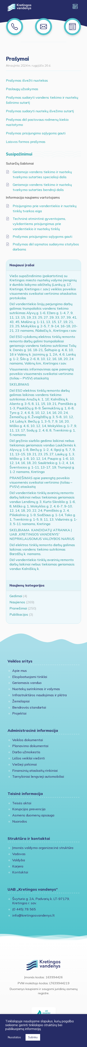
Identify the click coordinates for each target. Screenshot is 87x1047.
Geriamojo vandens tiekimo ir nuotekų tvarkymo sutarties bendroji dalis (42, 187)
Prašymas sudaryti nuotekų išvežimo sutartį (40, 111)
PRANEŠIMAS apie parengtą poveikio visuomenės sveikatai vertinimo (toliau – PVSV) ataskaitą (41, 482)
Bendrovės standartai (29, 707)
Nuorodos (19, 821)
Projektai (19, 713)
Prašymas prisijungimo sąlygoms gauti (35, 133)
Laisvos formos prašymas (25, 142)
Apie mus (19, 670)
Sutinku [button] (33, 1037)
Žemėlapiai (21, 701)
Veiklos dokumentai (27, 740)
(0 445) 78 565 (24, 909)
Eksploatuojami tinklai (29, 677)
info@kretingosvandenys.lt (33, 915)
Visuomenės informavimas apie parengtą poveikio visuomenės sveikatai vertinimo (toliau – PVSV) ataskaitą (42, 373)
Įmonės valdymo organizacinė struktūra (42, 848)
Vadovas (19, 854)
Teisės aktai (21, 803)
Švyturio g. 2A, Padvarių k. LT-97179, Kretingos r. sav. (41, 901)
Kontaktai (20, 872)
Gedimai (16, 596)
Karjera (17, 866)
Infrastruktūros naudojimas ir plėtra (39, 695)
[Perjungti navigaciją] (75, 6)
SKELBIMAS (19, 384)
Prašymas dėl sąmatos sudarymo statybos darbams (46, 246)
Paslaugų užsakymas (22, 89)
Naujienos (17, 602)
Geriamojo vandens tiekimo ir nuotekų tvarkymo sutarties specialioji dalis (42, 174)
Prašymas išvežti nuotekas (27, 80)
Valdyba (18, 860)
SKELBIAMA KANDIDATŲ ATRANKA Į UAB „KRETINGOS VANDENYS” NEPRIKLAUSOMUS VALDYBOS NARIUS (42, 534)
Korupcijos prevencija (28, 809)
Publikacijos (19, 614)
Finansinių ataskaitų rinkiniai (35, 770)
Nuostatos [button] (14, 1037)
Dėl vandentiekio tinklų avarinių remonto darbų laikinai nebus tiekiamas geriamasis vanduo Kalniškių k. (42, 564)
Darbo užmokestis (26, 752)
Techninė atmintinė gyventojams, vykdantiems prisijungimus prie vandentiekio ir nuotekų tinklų (39, 224)
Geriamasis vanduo (27, 683)
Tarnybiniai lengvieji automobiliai (38, 776)
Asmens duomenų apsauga (33, 815)
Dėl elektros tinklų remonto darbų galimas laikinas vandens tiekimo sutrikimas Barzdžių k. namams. (42, 549)
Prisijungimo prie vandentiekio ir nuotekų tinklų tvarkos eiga (44, 208)
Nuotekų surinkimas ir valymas (36, 689)
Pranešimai (18, 608)
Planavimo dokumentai (30, 746)
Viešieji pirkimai (24, 764)
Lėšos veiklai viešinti (28, 758)
